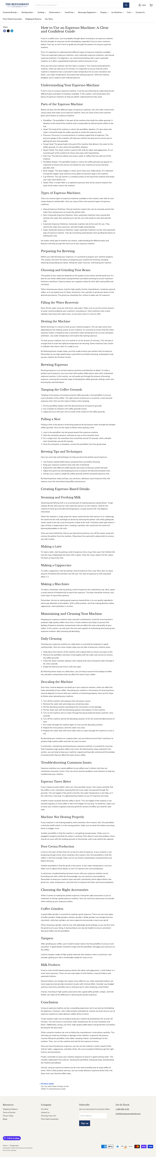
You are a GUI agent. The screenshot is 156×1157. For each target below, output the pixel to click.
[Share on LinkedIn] (12, 31)
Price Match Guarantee (12, 19)
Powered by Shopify (9, 1150)
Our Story (49, 19)
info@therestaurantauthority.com (128, 1114)
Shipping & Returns (33, 19)
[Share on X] (8, 31)
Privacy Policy (8, 1116)
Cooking (41, 12)
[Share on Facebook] (4, 31)
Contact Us (140, 12)
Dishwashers (55, 12)
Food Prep (69, 12)
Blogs (5, 1119)
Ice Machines (117, 12)
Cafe (129, 12)
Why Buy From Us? (48, 1116)
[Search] (126, 5)
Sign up (84, 1123)
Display (103, 12)
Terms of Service (9, 1112)
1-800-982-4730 (122, 1109)
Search (5, 1146)
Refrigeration (27, 12)
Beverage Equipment (87, 12)
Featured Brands (10, 12)
